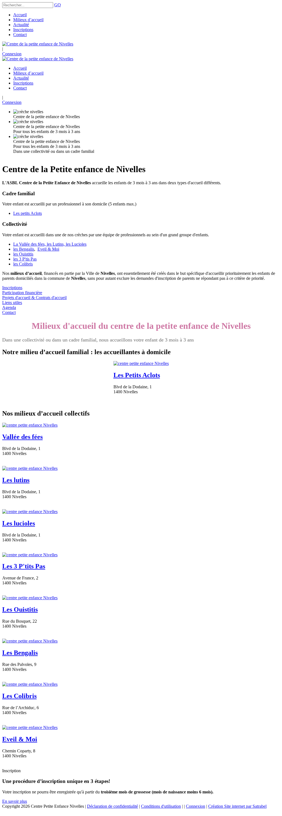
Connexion (11, 53)
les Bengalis (23, 249)
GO (57, 4)
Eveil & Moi (48, 249)
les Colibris (23, 264)
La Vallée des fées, (30, 244)
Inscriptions (12, 287)
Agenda (9, 307)
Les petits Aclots (27, 213)
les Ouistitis (23, 254)
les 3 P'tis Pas (25, 259)
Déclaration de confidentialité (112, 806)
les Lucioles (76, 244)
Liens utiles (12, 302)
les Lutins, (56, 244)
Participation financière (22, 292)
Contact (9, 312)
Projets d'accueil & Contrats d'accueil (34, 297)
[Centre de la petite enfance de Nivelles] (37, 44)
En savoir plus (14, 801)
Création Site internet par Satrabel (237, 806)
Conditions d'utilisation (161, 806)
